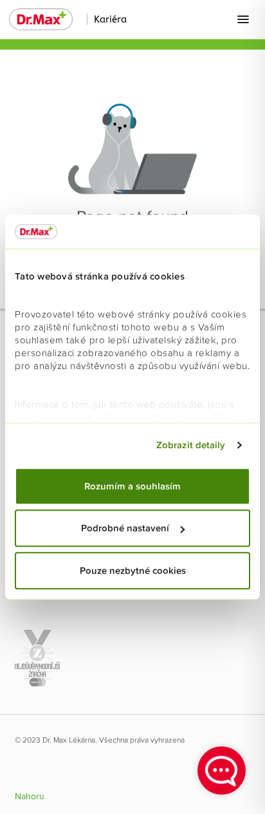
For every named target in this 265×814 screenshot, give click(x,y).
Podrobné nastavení (125, 528)
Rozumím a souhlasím (132, 486)
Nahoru (29, 796)
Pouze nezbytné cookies (133, 570)
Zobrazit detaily (191, 445)
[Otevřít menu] (243, 19)
